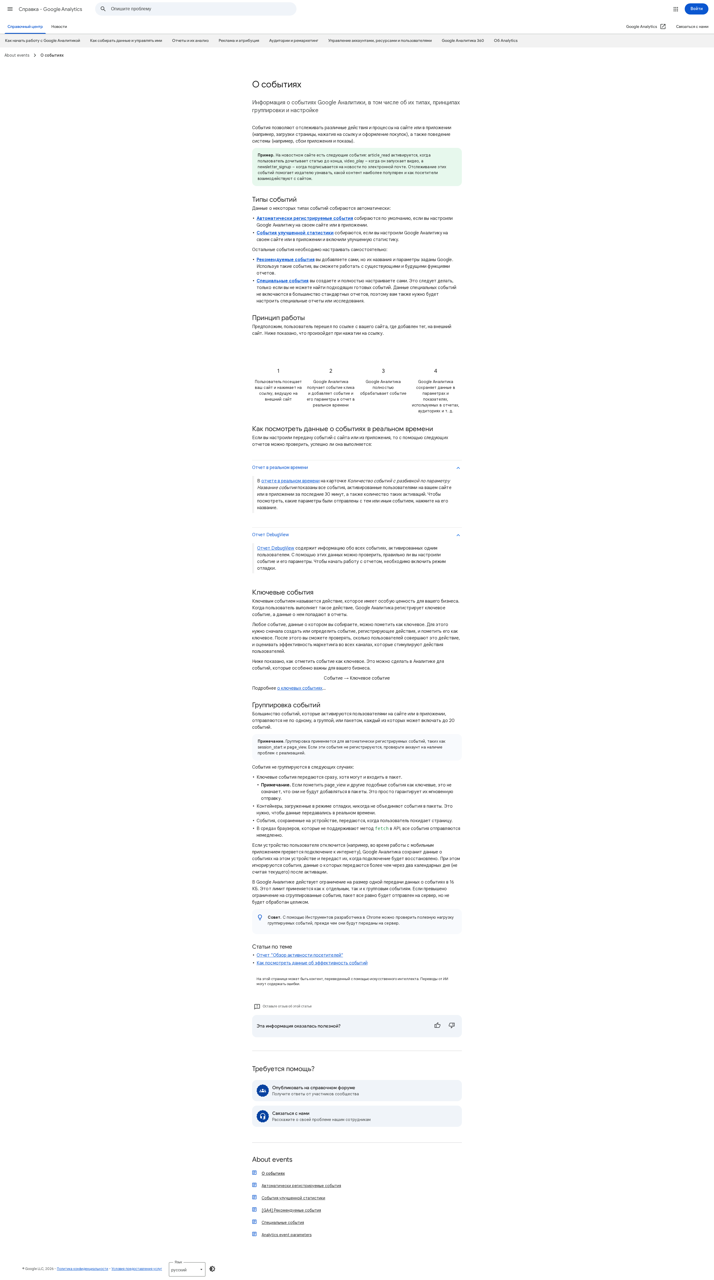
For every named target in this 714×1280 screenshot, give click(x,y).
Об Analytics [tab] (506, 40)
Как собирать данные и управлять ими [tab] (126, 40)
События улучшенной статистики (293, 1197)
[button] (10, 9)
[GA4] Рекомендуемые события (291, 1210)
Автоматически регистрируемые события (301, 1185)
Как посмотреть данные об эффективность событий (312, 963)
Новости (59, 26)
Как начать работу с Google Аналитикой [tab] (42, 40)
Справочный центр (25, 26)
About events (272, 1160)
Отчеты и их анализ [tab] (190, 40)
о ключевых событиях (300, 688)
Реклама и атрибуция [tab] (239, 40)
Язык (178, 1262)
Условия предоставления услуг (137, 1269)
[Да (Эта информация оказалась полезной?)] (437, 1026)
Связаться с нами (692, 26)
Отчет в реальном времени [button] (280, 467)
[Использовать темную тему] (212, 1269)
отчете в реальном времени (290, 481)
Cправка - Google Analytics (50, 9)
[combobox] (203, 9)
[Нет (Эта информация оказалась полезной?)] (451, 1026)
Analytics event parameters (287, 1234)
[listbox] (187, 1269)
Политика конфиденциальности (82, 1269)
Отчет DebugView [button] (270, 535)
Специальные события (283, 1222)
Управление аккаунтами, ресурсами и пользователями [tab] (380, 40)
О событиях (273, 1173)
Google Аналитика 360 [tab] (463, 40)
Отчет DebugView (275, 548)
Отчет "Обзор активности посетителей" (300, 955)
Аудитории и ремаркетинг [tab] (293, 40)
